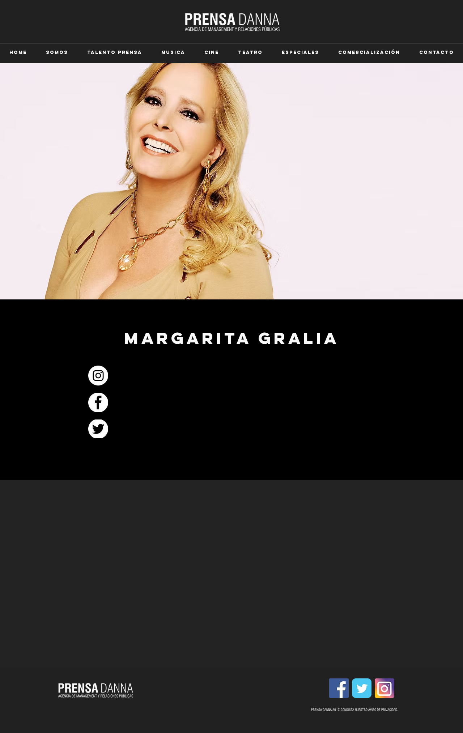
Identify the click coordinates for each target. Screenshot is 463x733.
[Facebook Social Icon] (339, 688)
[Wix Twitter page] (361, 688)
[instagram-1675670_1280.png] (384, 688)
